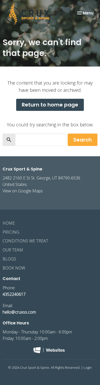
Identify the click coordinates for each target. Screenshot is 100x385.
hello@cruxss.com (19, 312)
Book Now (14, 268)
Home (9, 223)
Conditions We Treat (25, 241)
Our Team (13, 250)
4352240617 (14, 294)
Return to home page (50, 104)
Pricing (11, 232)
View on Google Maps (23, 191)
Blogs (9, 259)
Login (88, 367)
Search (82, 139)
